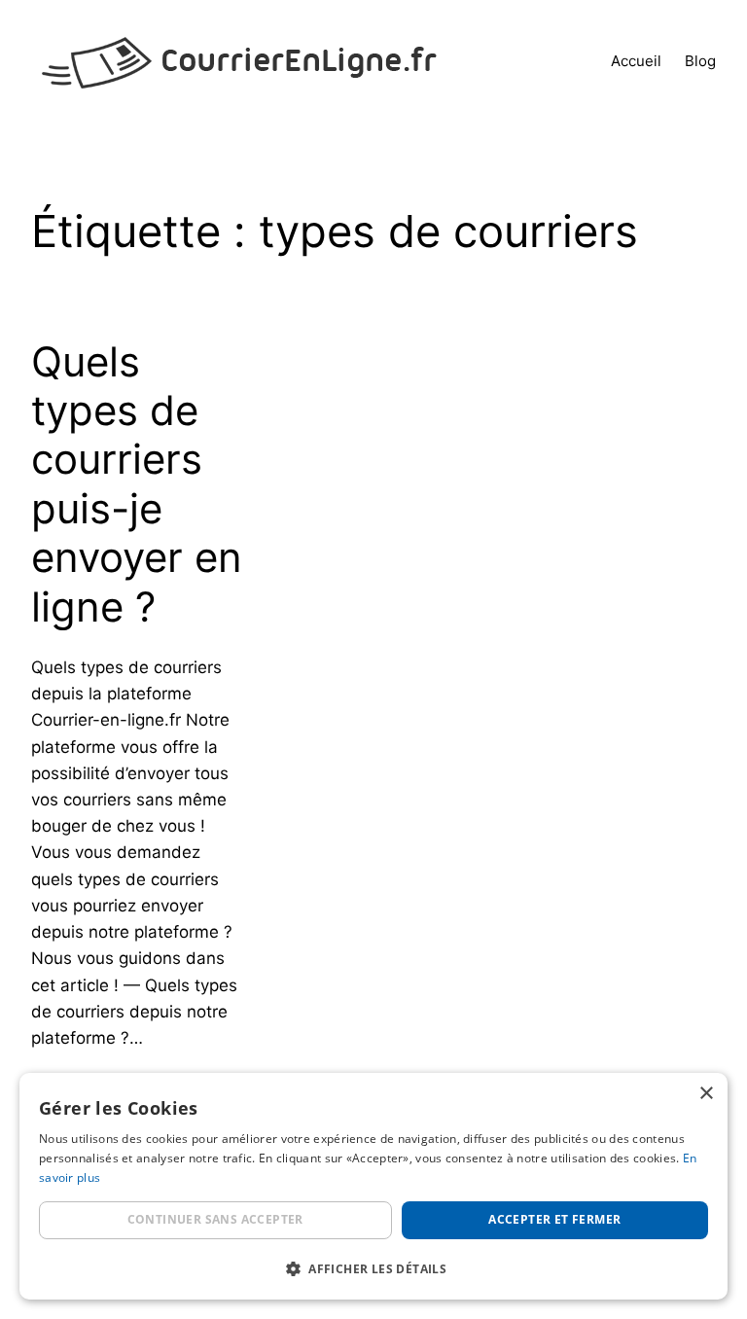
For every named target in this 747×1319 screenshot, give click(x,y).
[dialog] (373, 1186)
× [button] (705, 1094)
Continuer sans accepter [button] (215, 1219)
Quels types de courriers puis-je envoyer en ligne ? (136, 484)
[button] (373, 1268)
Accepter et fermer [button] (554, 1219)
